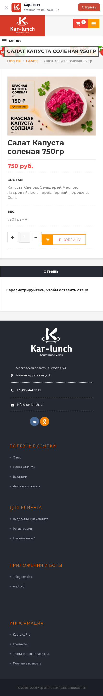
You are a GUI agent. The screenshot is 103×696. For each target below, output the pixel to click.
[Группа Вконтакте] (34, 421)
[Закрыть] (6, 7)
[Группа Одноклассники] (44, 421)
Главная (14, 60)
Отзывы (51, 271)
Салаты (32, 60)
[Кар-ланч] (22, 25)
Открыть (89, 7)
